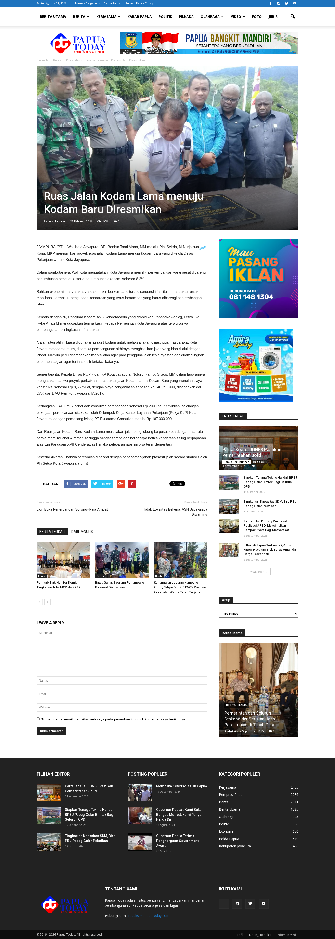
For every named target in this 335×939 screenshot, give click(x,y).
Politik (165, 16)
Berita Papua (112, 3)
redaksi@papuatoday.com (148, 915)
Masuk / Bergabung (87, 3)
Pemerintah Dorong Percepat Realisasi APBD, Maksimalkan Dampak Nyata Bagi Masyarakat (266, 525)
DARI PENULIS (82, 532)
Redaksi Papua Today (139, 3)
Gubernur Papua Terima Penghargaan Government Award (177, 841)
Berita (79, 16)
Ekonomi (226, 831)
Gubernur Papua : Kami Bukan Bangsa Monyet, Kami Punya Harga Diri (180, 814)
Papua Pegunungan (236, 461)
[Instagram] (278, 3)
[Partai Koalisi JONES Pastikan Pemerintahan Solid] (49, 792)
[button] (292, 17)
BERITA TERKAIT (52, 532)
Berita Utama (53, 16)
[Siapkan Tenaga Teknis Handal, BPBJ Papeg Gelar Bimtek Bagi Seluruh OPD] (229, 482)
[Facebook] (270, 3)
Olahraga (210, 16)
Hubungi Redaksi (259, 935)
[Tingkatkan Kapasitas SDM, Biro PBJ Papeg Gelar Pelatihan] (229, 506)
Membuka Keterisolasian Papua (181, 786)
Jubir (273, 16)
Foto (257, 16)
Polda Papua (229, 838)
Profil (239, 935)
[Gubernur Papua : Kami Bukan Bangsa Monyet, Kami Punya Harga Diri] (140, 815)
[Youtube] (294, 3)
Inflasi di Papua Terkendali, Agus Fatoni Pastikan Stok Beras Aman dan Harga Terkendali (270, 549)
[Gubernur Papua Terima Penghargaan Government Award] (140, 842)
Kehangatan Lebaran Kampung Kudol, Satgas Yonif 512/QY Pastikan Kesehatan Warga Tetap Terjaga (180, 587)
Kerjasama (106, 16)
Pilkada (186, 16)
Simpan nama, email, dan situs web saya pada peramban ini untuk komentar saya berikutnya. (113, 719)
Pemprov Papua (232, 794)
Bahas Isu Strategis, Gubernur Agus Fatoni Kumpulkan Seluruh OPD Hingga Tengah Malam (258, 718)
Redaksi (60, 221)
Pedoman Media (287, 935)
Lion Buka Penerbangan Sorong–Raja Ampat (72, 509)
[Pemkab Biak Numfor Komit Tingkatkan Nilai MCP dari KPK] (63, 560)
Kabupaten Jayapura (235, 846)
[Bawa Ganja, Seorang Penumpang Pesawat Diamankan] (122, 560)
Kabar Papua (140, 16)
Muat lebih (257, 572)
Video (236, 16)
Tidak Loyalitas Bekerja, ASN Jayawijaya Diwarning (175, 512)
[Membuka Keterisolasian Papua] (140, 792)
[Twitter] (286, 3)
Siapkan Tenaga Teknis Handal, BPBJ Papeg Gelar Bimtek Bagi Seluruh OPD (270, 482)
